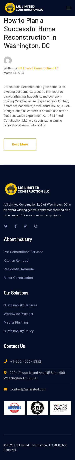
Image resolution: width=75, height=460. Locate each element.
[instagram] (36, 226)
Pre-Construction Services (23, 252)
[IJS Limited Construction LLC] (24, 8)
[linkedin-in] (26, 226)
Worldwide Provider (18, 314)
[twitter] (6, 226)
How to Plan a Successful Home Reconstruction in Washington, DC (30, 32)
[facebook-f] (16, 226)
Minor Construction (18, 278)
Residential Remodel (19, 269)
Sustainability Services (20, 305)
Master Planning (16, 322)
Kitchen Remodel (16, 260)
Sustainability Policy (19, 331)
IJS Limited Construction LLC (38, 68)
